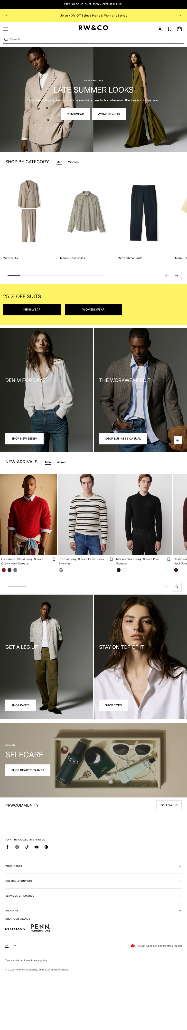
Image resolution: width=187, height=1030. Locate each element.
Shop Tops (113, 705)
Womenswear (109, 114)
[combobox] (96, 39)
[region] (93, 15)
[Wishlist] (169, 28)
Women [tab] (73, 162)
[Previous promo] (10, 15)
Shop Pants (20, 705)
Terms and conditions (17, 960)
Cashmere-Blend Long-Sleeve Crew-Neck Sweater (22, 561)
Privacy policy (39, 960)
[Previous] (167, 275)
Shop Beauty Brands (27, 770)
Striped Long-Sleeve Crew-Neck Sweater (81, 561)
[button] (5, 28)
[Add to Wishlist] (53, 559)
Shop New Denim (24, 439)
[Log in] (160, 28)
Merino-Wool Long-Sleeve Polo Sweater (137, 561)
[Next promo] (177, 15)
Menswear (75, 114)
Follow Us (170, 806)
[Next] (177, 275)
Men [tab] (59, 162)
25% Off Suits (93, 15)
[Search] (6, 39)
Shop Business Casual (123, 439)
